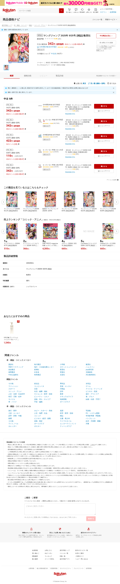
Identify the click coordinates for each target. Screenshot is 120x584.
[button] (76, 10)
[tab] (12, 76)
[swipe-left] (4, 202)
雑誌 (30, 25)
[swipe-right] (116, 202)
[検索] (61, 10)
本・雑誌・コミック (20, 25)
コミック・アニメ (39, 25)
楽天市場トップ (7, 25)
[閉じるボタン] (117, 30)
